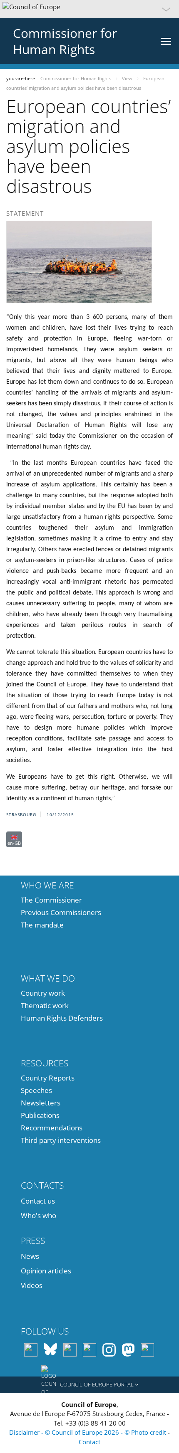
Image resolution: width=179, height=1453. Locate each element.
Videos (31, 1285)
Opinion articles (46, 1270)
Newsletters (40, 1103)
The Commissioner (51, 900)
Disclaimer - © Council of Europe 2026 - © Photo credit (88, 1432)
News (30, 1256)
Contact (89, 1442)
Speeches (36, 1090)
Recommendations (51, 1127)
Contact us (38, 1201)
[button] (89, 9)
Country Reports (48, 1078)
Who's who (38, 1215)
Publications (40, 1115)
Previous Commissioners (61, 912)
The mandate (42, 925)
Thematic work (45, 1005)
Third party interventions (61, 1140)
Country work (43, 993)
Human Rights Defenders (62, 1018)
